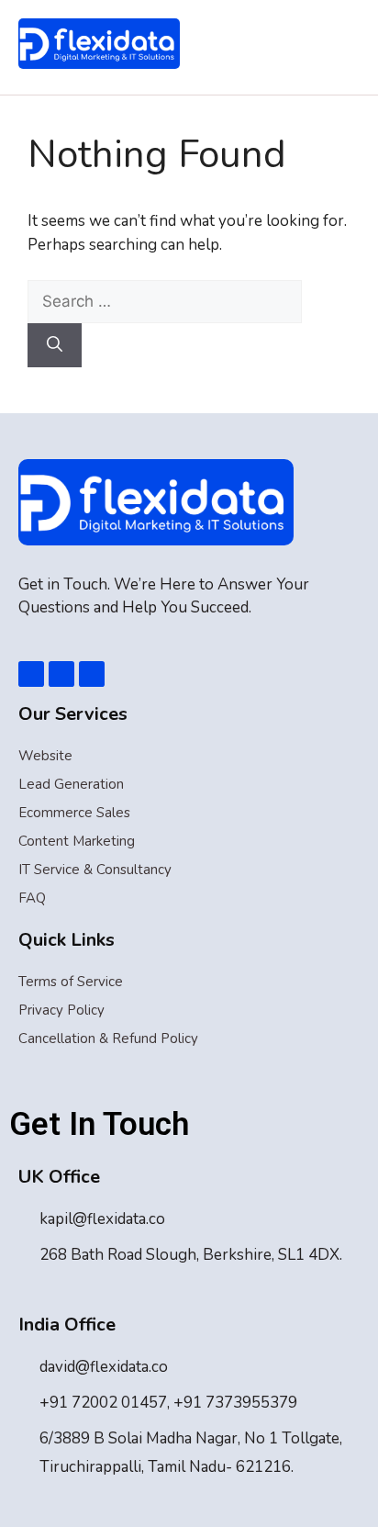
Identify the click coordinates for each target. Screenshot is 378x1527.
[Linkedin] (61, 674)
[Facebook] (31, 674)
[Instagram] (92, 674)
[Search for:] (165, 301)
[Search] (55, 345)
